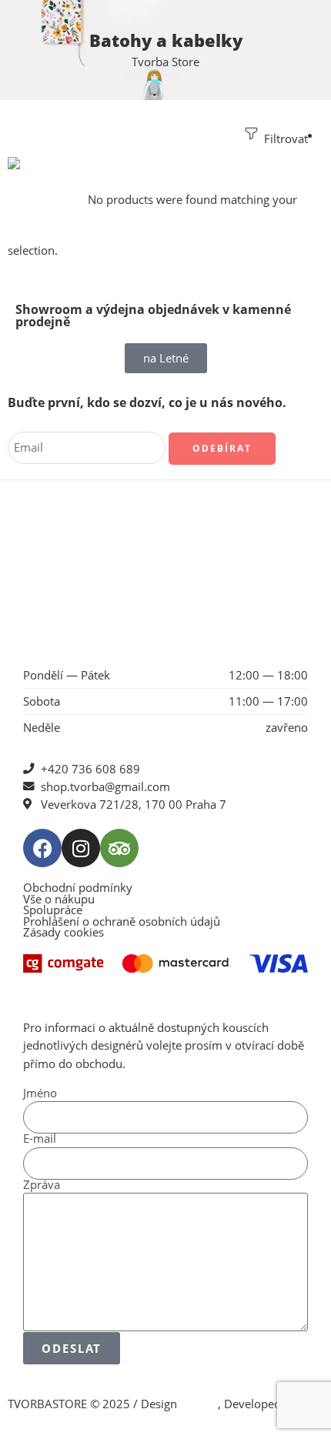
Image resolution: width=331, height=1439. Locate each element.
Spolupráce (52, 910)
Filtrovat (284, 139)
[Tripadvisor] (119, 848)
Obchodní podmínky (77, 888)
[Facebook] (42, 848)
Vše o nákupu (59, 900)
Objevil (199, 1404)
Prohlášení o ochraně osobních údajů (121, 922)
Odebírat (222, 448)
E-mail (39, 1139)
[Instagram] (81, 848)
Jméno (40, 1094)
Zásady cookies (63, 933)
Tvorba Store (165, 62)
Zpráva (41, 1185)
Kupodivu (33, 1421)
